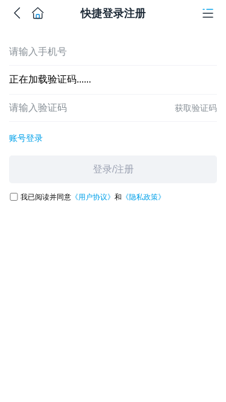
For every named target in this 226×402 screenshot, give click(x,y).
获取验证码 (196, 108)
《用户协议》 (93, 197)
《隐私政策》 (143, 197)
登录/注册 (113, 169)
